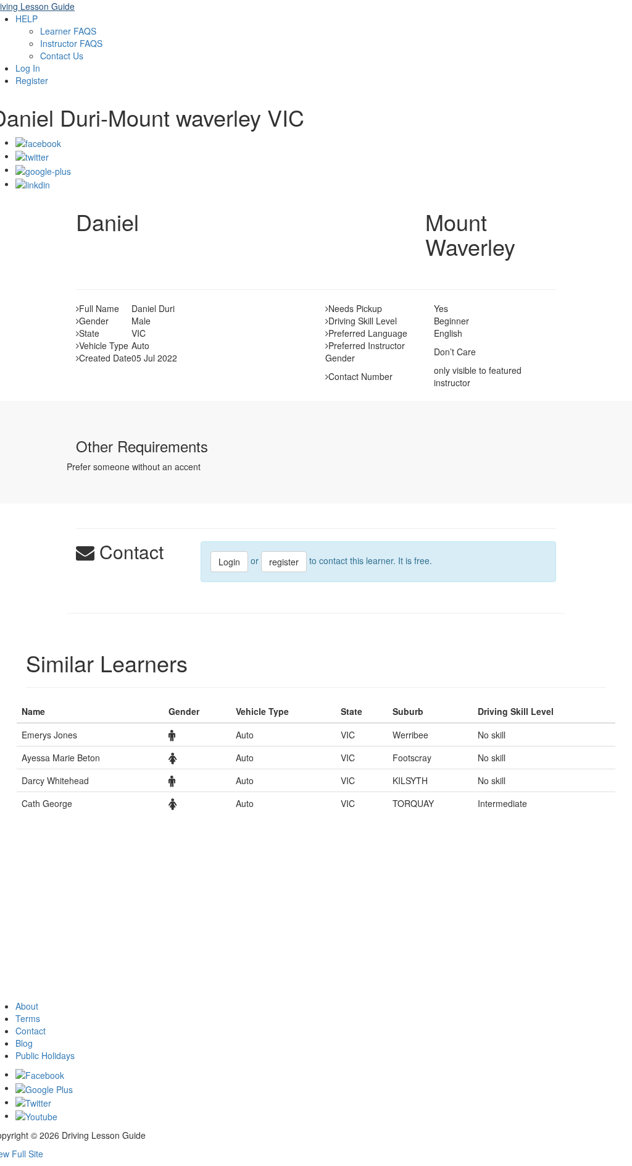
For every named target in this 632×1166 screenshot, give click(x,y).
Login (229, 562)
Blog (24, 1043)
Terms (27, 1018)
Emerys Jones (49, 735)
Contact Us (61, 55)
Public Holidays (45, 1055)
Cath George (47, 803)
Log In (27, 68)
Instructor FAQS (71, 43)
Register (31, 80)
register (284, 562)
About (26, 1006)
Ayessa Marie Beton (61, 757)
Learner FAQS (68, 31)
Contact (30, 1030)
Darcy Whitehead (55, 780)
